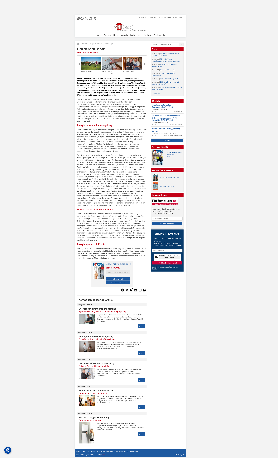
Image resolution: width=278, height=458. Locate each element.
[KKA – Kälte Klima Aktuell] (156, 186)
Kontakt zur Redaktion (166, 17)
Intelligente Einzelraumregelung (96, 336)
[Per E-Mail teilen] (140, 290)
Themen (107, 35)
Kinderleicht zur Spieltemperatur (96, 390)
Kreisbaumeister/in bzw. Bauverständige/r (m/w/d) (162, 106)
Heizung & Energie (87, 44)
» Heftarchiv (170, 154)
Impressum (134, 452)
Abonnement (118, 279)
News (115, 35)
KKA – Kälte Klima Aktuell (167, 187)
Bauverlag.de (180, 455)
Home (98, 35)
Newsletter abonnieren (147, 17)
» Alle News (156, 94)
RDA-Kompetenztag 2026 (165, 79)
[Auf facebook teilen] (123, 291)
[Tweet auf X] (127, 291)
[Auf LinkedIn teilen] (136, 291)
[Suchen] (181, 44)
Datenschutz (123, 452)
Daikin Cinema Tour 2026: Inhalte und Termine (165, 55)
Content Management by (85, 455)
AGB (116, 452)
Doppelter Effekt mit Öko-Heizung (96, 363)
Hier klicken (169, 257)
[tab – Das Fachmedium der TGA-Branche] (156, 178)
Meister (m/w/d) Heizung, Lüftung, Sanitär (166, 130)
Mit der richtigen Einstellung (94, 417)
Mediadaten (179, 17)
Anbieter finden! (168, 224)
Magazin (124, 35)
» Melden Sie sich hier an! (167, 263)
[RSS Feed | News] (78, 18)
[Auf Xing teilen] (131, 291)
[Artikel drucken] (144, 290)
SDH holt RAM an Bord (164, 70)
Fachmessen (135, 35)
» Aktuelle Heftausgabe (174, 152)
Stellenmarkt (159, 35)
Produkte (147, 35)
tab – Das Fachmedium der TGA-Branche (169, 178)
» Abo (168, 156)
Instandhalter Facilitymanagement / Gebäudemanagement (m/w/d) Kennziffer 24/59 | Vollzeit (166, 118)
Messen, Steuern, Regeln (105, 44)
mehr (141, 326)
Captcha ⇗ (175, 260)
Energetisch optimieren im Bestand (97, 308)
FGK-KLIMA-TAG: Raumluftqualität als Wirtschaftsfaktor (166, 60)
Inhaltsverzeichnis (118, 283)
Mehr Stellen (167, 140)
